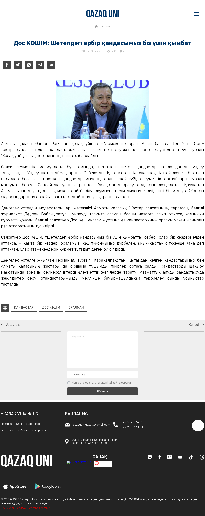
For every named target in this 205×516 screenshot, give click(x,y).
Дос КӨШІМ (51, 307)
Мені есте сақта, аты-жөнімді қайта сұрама (101, 382)
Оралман (76, 307)
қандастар (24, 307)
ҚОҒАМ (106, 26)
